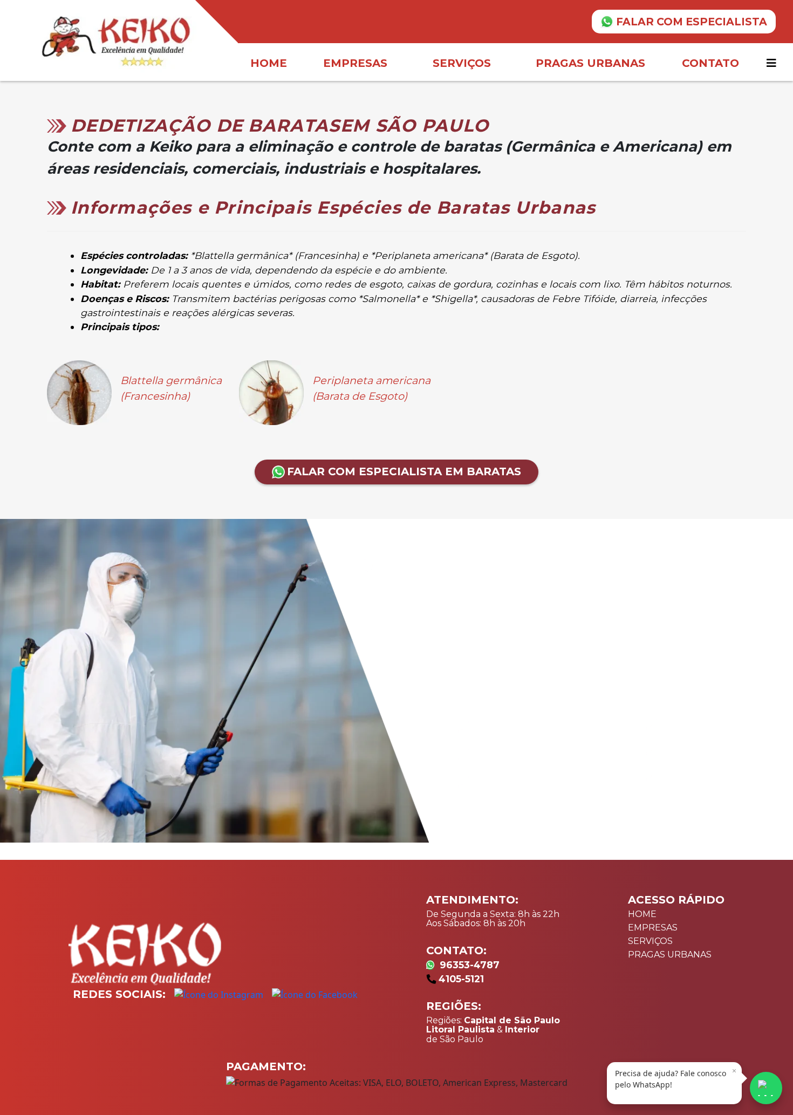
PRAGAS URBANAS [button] (590, 63)
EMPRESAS (653, 927)
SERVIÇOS (650, 941)
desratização (498, 639)
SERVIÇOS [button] (462, 63)
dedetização (427, 639)
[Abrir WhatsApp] (766, 1088)
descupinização (585, 639)
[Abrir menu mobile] (773, 63)
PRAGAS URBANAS (670, 954)
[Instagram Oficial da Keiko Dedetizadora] (218, 994)
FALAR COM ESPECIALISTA (691, 21)
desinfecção (679, 629)
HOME (268, 63)
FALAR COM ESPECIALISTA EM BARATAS (404, 471)
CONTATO (710, 63)
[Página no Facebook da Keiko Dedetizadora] (315, 994)
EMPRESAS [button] (355, 63)
